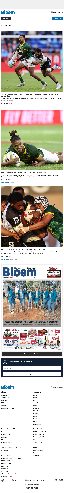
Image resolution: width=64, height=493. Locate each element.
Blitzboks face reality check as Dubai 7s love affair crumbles (23, 249)
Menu (4, 18)
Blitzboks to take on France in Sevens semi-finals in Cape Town (23, 173)
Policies (37, 484)
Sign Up (32, 374)
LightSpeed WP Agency (36, 491)
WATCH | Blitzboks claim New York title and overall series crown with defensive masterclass (29, 95)
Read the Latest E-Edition (32, 354)
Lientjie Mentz (5, 182)
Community (57, 18)
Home (3, 25)
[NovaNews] (10, 103)
